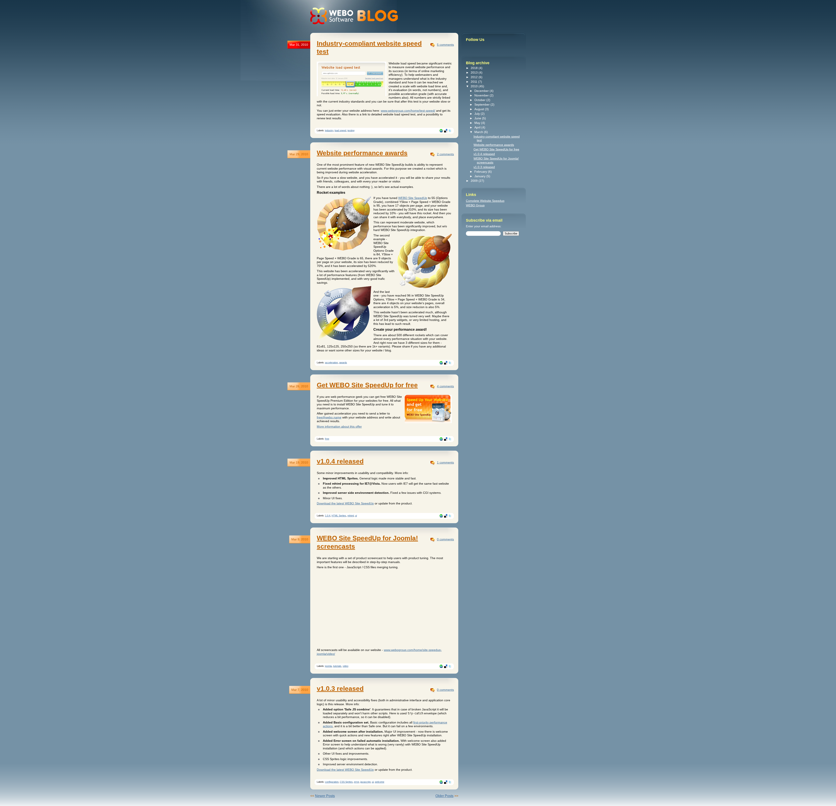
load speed (340, 130)
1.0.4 (327, 515)
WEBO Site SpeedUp (412, 198)
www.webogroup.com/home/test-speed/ (408, 110)
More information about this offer (339, 426)
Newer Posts (325, 796)
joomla (328, 666)
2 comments (445, 154)
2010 (475, 86)
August (479, 109)
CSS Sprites (346, 782)
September (482, 104)
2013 (475, 72)
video (345, 666)
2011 (474, 81)
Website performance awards (362, 153)
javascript (365, 782)
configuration (332, 782)
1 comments (445, 462)
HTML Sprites (339, 515)
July (477, 113)
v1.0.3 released (340, 688)
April (477, 127)
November (482, 95)
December (482, 91)
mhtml (350, 515)
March (479, 132)
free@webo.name (329, 417)
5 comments (445, 44)
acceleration (331, 362)
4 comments (445, 386)
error (356, 782)
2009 (475, 180)
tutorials (337, 666)
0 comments (445, 539)
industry (329, 130)
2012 (475, 77)
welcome (379, 782)
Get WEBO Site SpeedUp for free (367, 385)
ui (356, 515)
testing (350, 130)
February (481, 171)
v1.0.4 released (340, 461)
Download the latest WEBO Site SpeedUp (345, 503)
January (480, 176)
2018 (475, 68)
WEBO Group (475, 205)
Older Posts (444, 796)
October (480, 100)
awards (343, 362)
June (478, 118)
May (477, 123)
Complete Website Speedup (485, 200)
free (327, 438)
